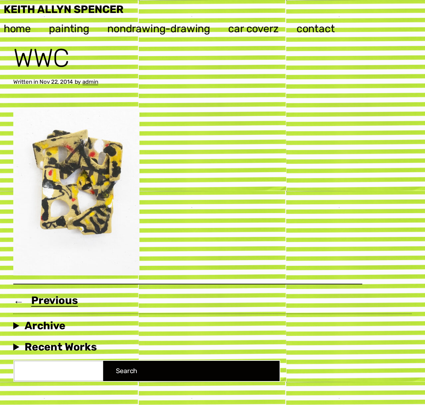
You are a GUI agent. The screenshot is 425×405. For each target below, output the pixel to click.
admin (90, 81)
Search (126, 371)
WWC (41, 58)
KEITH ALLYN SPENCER (64, 9)
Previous (54, 300)
